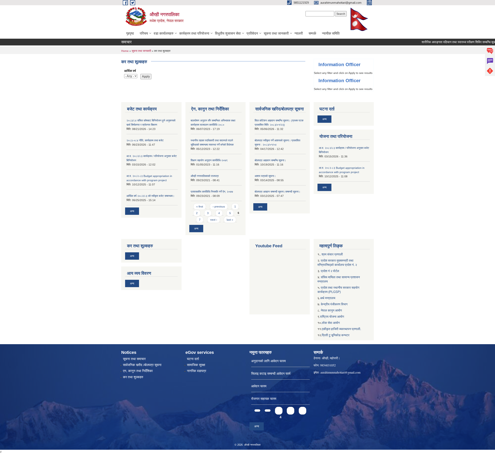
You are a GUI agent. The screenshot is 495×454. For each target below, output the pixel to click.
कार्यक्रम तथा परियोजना (194, 33)
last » (230, 219)
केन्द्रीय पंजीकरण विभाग (334, 304)
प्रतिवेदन (252, 33)
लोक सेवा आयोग (331, 322)
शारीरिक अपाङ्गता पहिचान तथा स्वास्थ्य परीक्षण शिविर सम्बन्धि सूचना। (450, 42)
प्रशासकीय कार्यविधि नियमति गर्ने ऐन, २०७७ (212, 191)
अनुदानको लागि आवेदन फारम (268, 361)
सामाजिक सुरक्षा (196, 365)
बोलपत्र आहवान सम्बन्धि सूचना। (270, 160)
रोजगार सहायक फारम (263, 399)
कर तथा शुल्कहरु (133, 377)
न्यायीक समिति (331, 33)
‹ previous (219, 206)
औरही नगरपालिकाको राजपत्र (205, 176)
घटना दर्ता (193, 359)
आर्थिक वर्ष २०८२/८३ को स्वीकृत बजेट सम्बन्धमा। (150, 195)
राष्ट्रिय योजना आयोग (332, 316)
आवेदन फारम (258, 386)
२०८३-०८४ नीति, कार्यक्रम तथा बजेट (145, 140)
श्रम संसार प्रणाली (332, 254)
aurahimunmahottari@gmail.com (340, 372)
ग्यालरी (298, 33)
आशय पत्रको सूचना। (265, 176)
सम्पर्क (312, 33)
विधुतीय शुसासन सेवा (228, 33)
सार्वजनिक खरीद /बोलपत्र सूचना (142, 365)
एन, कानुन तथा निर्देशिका (138, 371)
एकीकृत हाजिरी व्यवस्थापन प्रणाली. (341, 329)
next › (213, 219)
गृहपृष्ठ (130, 33)
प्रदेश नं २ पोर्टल (330, 271)
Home (125, 50)
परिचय (144, 33)
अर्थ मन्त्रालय (327, 298)
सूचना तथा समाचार (134, 359)
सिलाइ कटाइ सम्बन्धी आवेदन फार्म (270, 373)
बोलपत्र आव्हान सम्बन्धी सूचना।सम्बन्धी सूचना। (277, 191)
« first (199, 206)
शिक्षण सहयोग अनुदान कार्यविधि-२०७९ (209, 160)
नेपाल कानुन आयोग (331, 310)
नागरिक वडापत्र (196, 371)
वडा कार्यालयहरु (163, 33)
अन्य (132, 211)
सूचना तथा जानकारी (276, 33)
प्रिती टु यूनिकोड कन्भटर (335, 335)
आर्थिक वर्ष (130, 71)
